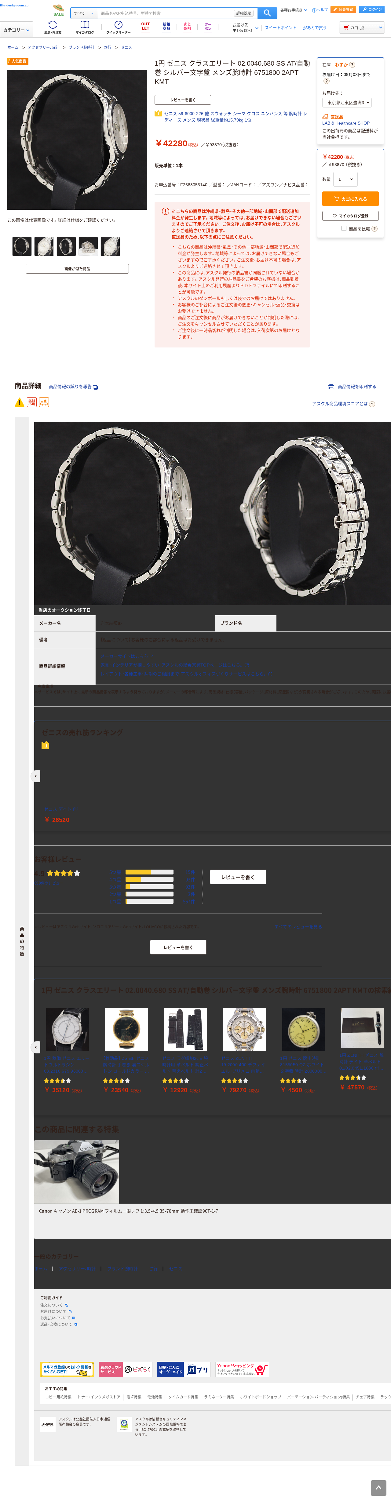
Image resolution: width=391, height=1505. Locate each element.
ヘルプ (322, 10)
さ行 (107, 47)
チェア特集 (365, 1397)
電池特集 (154, 1397)
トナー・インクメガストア (98, 1397)
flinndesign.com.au (14, 5)
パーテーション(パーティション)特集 (318, 1397)
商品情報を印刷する (356, 386)
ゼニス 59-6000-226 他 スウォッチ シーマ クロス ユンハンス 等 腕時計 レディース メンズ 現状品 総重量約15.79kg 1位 (235, 116)
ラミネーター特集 (219, 1397)
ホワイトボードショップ (260, 1397)
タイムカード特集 (183, 1397)
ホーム (12, 47)
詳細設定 (243, 13)
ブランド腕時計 (81, 47)
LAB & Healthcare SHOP (346, 123)
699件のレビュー (49, 882)
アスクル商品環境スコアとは (340, 403)
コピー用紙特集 (58, 1397)
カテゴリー (14, 29)
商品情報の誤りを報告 (70, 386)
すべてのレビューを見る (298, 926)
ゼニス (126, 47)
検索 (267, 13)
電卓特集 (133, 1397)
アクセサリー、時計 (43, 47)
